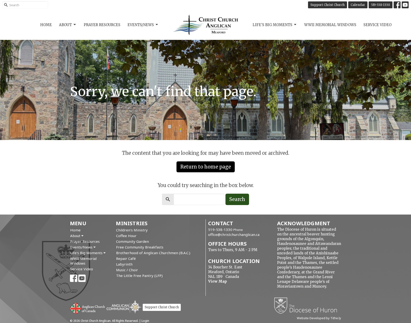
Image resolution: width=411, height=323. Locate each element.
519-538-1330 (380, 5)
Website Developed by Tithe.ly (319, 318)
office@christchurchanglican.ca (233, 234)
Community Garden (132, 241)
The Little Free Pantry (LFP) (139, 275)
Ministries (131, 223)
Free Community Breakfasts (139, 247)
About (65, 25)
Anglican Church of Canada (87, 308)
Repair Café (126, 258)
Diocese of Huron (307, 305)
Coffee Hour (126, 235)
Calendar (358, 5)
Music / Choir (127, 269)
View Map (217, 281)
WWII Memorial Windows (330, 25)
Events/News (140, 25)
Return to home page (205, 167)
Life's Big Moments (272, 25)
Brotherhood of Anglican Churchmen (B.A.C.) (153, 252)
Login (145, 321)
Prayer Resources (102, 25)
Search (237, 199)
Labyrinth (124, 264)
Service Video (377, 25)
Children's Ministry (132, 230)
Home (46, 25)
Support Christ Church (327, 5)
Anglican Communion (124, 307)
